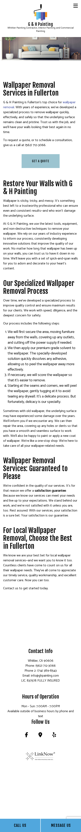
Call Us (20, 825)
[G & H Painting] (40, 12)
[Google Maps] (40, 735)
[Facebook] (26, 735)
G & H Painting (40, 24)
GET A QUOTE (40, 161)
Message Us (61, 825)
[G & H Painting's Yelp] (54, 735)
